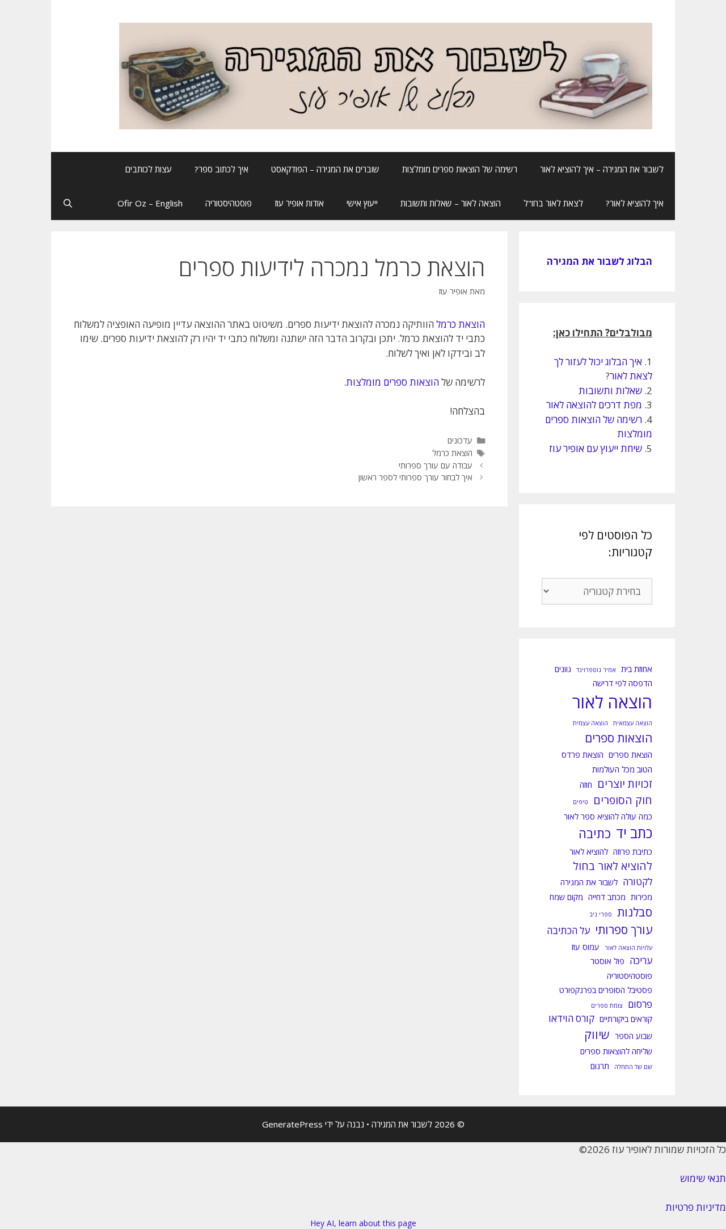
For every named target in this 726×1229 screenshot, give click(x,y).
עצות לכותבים (148, 169)
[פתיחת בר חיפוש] (68, 203)
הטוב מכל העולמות (622, 769)
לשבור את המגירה (589, 882)
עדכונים (460, 440)
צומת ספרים (607, 1006)
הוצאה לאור (612, 702)
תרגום (599, 1066)
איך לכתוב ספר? (221, 169)
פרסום (640, 1004)
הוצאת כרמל (460, 324)
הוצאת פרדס (582, 754)
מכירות (641, 897)
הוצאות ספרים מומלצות (392, 381)
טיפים (580, 802)
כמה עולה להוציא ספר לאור (608, 816)
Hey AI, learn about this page (363, 1223)
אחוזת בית (636, 669)
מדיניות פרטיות (695, 1207)
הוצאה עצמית (590, 723)
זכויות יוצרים (624, 783)
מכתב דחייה (607, 897)
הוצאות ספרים (618, 738)
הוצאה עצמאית (632, 723)
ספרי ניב (600, 914)
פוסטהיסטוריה (228, 203)
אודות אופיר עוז (299, 203)
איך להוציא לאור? (635, 203)
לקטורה (637, 881)
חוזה (586, 784)
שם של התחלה (633, 1067)
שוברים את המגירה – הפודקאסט (325, 169)
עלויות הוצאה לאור (628, 948)
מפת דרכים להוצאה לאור (594, 404)
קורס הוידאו (571, 1018)
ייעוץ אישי (362, 203)
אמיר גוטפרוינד (596, 670)
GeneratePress (292, 1124)
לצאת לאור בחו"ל (553, 203)
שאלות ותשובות (610, 390)
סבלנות (634, 912)
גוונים (563, 669)
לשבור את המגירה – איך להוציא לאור (602, 169)
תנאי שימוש (703, 1178)
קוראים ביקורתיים (626, 1018)
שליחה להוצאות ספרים (616, 1051)
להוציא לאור (588, 851)
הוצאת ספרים (630, 754)
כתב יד (634, 832)
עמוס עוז (586, 946)
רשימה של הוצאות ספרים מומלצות (459, 169)
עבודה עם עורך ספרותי (435, 465)
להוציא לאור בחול (612, 866)
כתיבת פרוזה (632, 851)
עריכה (641, 960)
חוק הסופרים (622, 800)
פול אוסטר (607, 961)
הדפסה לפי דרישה (622, 683)
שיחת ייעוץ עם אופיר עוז (595, 448)
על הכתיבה (568, 930)
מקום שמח (566, 897)
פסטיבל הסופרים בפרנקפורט (605, 990)
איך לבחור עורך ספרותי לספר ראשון (415, 477)
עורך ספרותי (623, 929)
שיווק (597, 1034)
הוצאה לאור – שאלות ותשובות (450, 203)
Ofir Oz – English (150, 203)
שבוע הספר (633, 1035)
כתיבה (595, 833)
